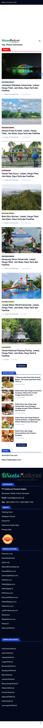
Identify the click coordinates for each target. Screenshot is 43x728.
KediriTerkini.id (7, 701)
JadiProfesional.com (10, 610)
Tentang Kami (7, 512)
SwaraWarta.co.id (9, 571)
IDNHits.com (7, 580)
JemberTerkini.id (8, 679)
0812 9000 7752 (26, 502)
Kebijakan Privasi (8, 516)
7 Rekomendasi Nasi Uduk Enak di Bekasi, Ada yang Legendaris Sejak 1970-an (28, 379)
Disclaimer (6, 521)
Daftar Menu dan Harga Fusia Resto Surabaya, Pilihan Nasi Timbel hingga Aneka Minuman (28, 393)
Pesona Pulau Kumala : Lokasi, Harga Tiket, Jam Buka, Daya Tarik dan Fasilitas (21, 132)
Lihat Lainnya (22, 445)
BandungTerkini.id (8, 666)
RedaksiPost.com (8, 619)
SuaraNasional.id (8, 558)
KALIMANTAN (6, 170)
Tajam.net (5, 562)
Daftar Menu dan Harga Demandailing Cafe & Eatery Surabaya (25, 433)
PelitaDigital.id (7, 589)
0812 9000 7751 (12, 502)
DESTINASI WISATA (8, 82)
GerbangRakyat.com (10, 575)
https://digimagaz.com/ (11, 460)
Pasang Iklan (7, 529)
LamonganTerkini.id (9, 705)
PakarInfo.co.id (7, 606)
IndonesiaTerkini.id (9, 649)
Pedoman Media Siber (10, 525)
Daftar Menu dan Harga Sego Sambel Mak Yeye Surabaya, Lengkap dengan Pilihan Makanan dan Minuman (27, 407)
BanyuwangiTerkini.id (10, 684)
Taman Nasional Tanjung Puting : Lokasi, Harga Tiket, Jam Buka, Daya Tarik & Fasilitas (21, 353)
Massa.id (5, 624)
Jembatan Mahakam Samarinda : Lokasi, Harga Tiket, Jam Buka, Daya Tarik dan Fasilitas (21, 88)
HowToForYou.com (9, 455)
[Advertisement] (22, 21)
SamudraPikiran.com (10, 597)
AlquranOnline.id (8, 628)
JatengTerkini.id (8, 657)
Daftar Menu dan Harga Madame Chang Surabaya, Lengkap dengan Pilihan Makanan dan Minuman (27, 420)
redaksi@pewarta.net (15, 498)
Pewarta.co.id (7, 554)
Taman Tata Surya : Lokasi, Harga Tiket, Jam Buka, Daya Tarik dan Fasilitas (20, 174)
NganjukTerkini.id (8, 697)
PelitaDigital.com (8, 584)
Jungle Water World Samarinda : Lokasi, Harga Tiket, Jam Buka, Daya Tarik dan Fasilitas (20, 307)
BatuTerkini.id (7, 675)
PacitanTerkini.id (8, 692)
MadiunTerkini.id (8, 688)
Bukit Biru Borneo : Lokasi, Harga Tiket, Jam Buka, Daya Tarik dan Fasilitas (20, 217)
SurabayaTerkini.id (9, 670)
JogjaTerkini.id (7, 662)
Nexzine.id (6, 615)
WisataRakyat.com (9, 602)
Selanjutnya (21, 366)
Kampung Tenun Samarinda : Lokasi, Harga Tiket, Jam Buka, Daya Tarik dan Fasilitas (20, 262)
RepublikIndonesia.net (10, 567)
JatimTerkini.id (7, 653)
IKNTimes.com (7, 593)
